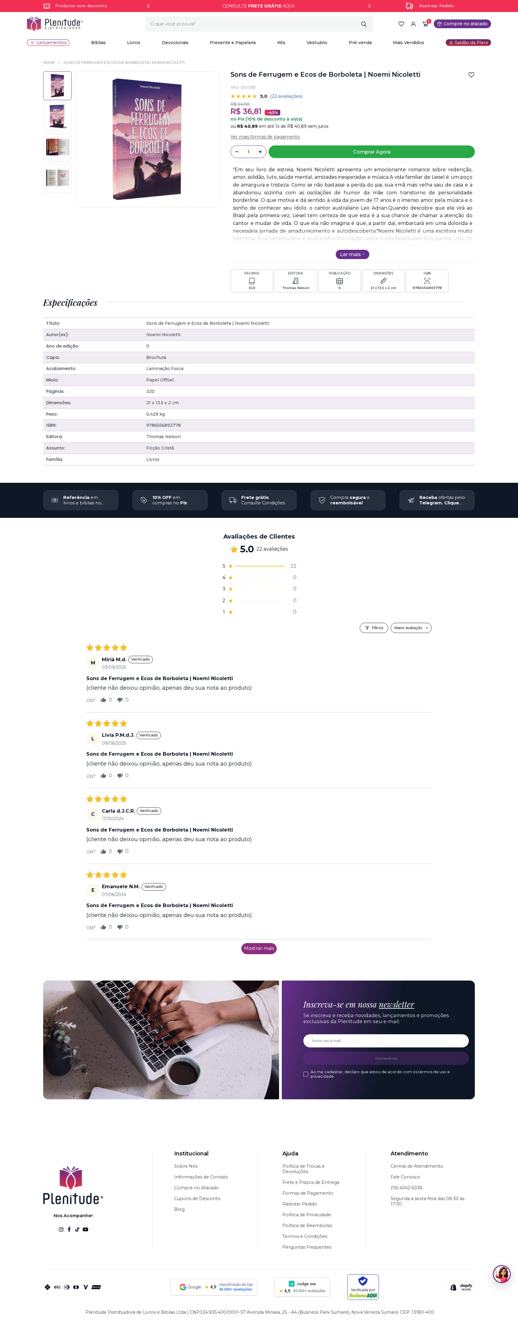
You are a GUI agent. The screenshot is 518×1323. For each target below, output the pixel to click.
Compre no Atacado (196, 1187)
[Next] (369, 6)
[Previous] (148, 6)
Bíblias (98, 42)
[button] (98, 42)
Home (49, 62)
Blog (179, 1209)
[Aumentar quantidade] (260, 152)
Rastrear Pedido (436, 6)
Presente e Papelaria (233, 42)
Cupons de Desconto (197, 1198)
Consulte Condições (263, 500)
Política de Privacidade (306, 1214)
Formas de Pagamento (307, 1193)
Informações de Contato (201, 1177)
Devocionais (175, 42)
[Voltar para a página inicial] (55, 23)
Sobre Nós (186, 1166)
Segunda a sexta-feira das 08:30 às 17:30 (427, 1201)
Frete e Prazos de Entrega (310, 1182)
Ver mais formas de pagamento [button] (265, 136)
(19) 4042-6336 (406, 1187)
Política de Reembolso (307, 1225)
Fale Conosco (405, 1177)
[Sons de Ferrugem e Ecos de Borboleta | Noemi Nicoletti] (57, 116)
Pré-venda (360, 42)
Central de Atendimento (417, 1166)
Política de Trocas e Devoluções (303, 1168)
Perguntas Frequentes (306, 1247)
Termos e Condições (304, 1236)
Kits (281, 42)
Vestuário (317, 42)
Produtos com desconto (81, 6)
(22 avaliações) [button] (286, 96)
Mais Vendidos (408, 42)
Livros (133, 42)
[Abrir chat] (502, 1274)
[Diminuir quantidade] (237, 152)
